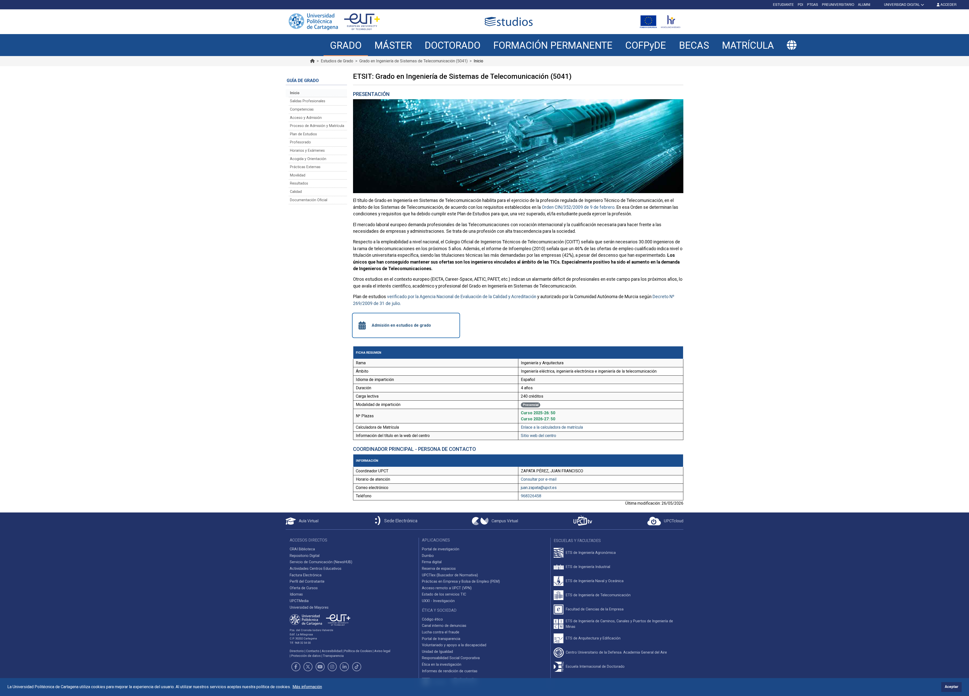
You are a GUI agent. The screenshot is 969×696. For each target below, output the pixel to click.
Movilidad (297, 175)
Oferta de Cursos (304, 588)
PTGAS (812, 4)
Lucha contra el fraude (440, 632)
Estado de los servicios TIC (444, 594)
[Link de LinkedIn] (344, 666)
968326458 (531, 496)
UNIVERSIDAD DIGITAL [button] (902, 4)
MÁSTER (393, 45)
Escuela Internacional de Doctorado (595, 666)
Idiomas (296, 594)
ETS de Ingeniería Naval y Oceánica (595, 581)
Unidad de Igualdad (437, 652)
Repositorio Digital (304, 556)
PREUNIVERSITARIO (838, 4)
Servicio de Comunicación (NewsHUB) (321, 562)
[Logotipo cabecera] (510, 21)
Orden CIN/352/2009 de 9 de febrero (578, 207)
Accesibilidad (332, 651)
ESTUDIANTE (783, 4)
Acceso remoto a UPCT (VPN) (447, 588)
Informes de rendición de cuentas (449, 671)
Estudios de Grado (337, 61)
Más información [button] (307, 686)
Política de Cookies (358, 651)
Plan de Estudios (303, 134)
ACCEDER (947, 4)
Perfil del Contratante (307, 581)
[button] (791, 45)
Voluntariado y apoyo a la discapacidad (454, 645)
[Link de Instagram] (332, 666)
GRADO (346, 45)
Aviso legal (382, 651)
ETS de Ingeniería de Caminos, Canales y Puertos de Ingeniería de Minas (619, 624)
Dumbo (428, 556)
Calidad (296, 192)
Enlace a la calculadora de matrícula (552, 427)
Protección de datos (306, 656)
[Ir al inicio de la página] (312, 61)
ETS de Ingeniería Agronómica (591, 553)
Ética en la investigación (441, 664)
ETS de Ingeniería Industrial (588, 567)
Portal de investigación (440, 549)
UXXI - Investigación (438, 601)
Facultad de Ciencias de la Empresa (595, 609)
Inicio (295, 93)
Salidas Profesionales (307, 101)
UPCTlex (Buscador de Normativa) (450, 575)
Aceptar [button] (951, 687)
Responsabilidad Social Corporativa (451, 658)
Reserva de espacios (439, 568)
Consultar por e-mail (538, 479)
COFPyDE (645, 45)
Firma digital (432, 562)
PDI (800, 4)
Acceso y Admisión (306, 118)
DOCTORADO (452, 45)
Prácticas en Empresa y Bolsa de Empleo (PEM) (461, 581)
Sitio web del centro (538, 435)
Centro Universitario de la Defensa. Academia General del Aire (616, 652)
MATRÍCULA (748, 45)
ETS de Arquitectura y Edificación (593, 638)
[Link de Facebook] (296, 666)
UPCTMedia (299, 601)
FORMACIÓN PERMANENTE (552, 45)
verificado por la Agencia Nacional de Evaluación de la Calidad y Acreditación (461, 296)
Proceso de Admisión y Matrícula (317, 126)
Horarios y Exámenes (307, 150)
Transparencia (333, 656)
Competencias (302, 109)
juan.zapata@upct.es (539, 487)
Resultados (299, 183)
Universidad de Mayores (309, 607)
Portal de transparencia (441, 639)
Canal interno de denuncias (444, 626)
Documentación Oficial (308, 200)
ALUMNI (864, 4)
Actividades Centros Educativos (315, 568)
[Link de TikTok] (357, 666)
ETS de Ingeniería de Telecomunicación (598, 595)
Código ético (432, 619)
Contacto (312, 651)
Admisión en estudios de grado (401, 325)
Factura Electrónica (305, 575)
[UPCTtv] (583, 521)
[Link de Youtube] (320, 666)
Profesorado (300, 142)
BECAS (694, 45)
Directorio (297, 651)
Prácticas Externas (305, 167)
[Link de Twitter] (308, 666)
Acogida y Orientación (308, 159)
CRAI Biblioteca (302, 549)
